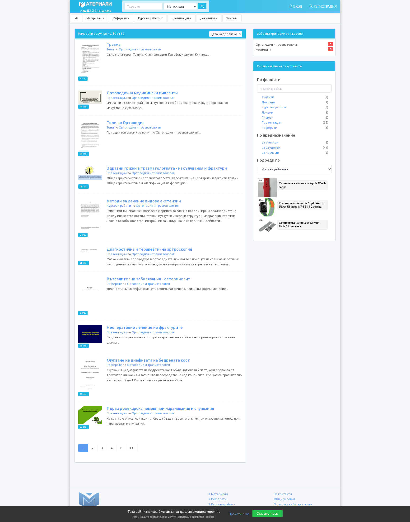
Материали (94, 18)
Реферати (120, 18)
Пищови (295, 117)
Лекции (295, 112)
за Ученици (295, 142)
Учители (232, 18)
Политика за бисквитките (293, 504)
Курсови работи (149, 18)
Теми (110, 49)
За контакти (283, 494)
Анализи (295, 97)
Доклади (295, 102)
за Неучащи (295, 152)
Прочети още (238, 514)
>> (132, 448)
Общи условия (284, 499)
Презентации (181, 18)
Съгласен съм (267, 513)
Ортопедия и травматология (140, 49)
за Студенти (295, 147)
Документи (208, 18)
